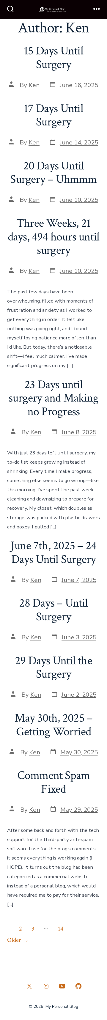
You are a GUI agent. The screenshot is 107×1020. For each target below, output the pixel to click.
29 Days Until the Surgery (53, 667)
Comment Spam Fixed (53, 782)
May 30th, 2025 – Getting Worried (53, 724)
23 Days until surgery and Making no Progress (53, 398)
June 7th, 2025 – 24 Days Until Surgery (53, 552)
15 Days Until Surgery (53, 57)
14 (60, 929)
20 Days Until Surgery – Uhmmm (53, 172)
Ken (34, 85)
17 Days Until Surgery (53, 115)
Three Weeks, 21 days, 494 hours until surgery (53, 236)
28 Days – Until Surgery (53, 609)
